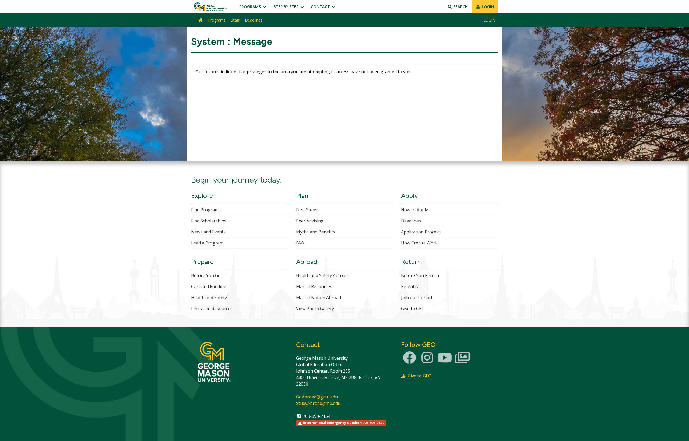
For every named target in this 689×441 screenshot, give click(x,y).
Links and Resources (212, 309)
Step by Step (286, 6)
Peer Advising (310, 221)
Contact (321, 6)
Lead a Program (207, 243)
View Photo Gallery (315, 309)
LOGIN (487, 6)
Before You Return (420, 275)
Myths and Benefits (315, 232)
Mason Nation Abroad (318, 297)
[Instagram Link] (427, 361)
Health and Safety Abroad (322, 275)
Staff (235, 20)
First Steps (306, 210)
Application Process (421, 232)
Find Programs (206, 210)
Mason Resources (314, 286)
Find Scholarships (208, 221)
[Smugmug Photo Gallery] (462, 361)
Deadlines (253, 20)
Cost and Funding (208, 286)
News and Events (208, 232)
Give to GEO (413, 309)
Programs (250, 6)
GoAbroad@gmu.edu (317, 397)
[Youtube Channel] (444, 361)
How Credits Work (419, 243)
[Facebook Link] (409, 361)
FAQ (300, 243)
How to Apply (414, 210)
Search (460, 6)
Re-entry (410, 286)
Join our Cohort (417, 297)
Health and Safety (209, 297)
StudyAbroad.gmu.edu (318, 403)
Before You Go (206, 275)
